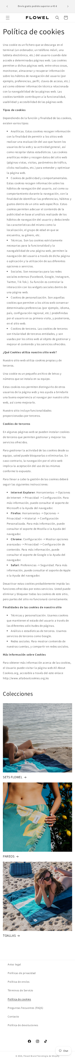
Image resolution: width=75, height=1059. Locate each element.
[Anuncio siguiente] (68, 6)
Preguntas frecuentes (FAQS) (25, 1008)
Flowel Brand (30, 1056)
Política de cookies (19, 999)
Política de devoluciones (23, 1025)
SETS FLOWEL (12, 777)
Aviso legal (14, 964)
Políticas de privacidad (22, 973)
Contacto (13, 1016)
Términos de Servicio (20, 990)
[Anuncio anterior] (7, 6)
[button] (7, 17)
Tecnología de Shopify (48, 1056)
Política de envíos (19, 981)
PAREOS (9, 856)
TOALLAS (9, 935)
